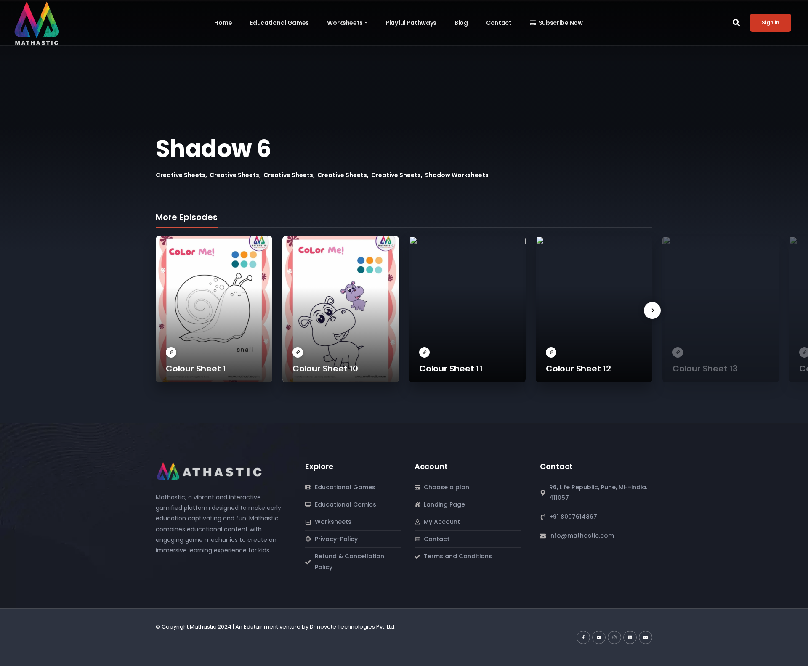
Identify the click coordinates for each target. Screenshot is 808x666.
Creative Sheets (180, 175)
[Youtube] (599, 637)
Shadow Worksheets (457, 175)
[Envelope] (645, 637)
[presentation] (652, 310)
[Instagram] (614, 637)
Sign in (770, 22)
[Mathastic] (210, 470)
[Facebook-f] (583, 637)
